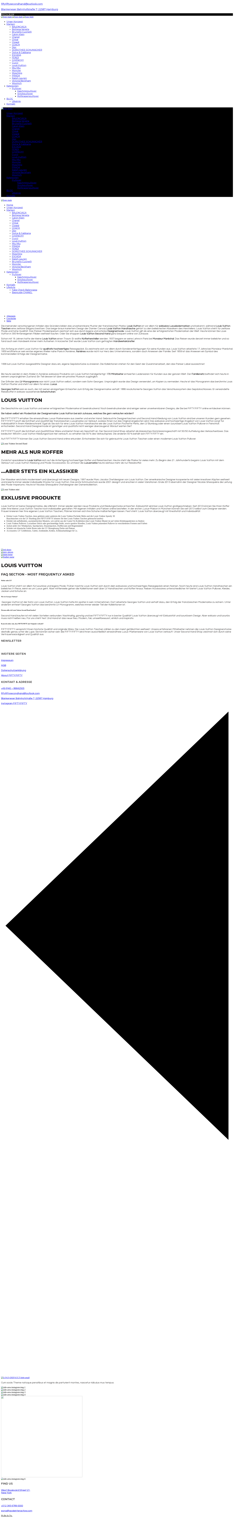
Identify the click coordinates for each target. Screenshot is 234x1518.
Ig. (8, 1515)
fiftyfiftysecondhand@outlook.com (22, 3)
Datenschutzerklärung (13, 670)
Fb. (2, 1515)
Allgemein (10, 316)
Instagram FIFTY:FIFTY (14, 703)
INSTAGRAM (7, 14)
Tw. (10, 1515)
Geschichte (11, 318)
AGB (3, 665)
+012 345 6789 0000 (12, 1505)
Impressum (7, 660)
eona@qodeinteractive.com (16, 1510)
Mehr (8, 321)
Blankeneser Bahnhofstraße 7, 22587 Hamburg (29, 9)
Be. (5, 1515)
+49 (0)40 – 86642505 (12, 688)
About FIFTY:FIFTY (11, 675)
